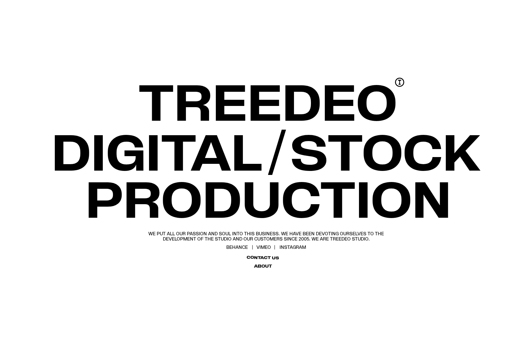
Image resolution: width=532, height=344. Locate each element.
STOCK (385, 151)
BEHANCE (237, 247)
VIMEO (263, 247)
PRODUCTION (268, 198)
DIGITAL (156, 151)
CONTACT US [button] (263, 257)
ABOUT (263, 266)
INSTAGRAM (293, 247)
